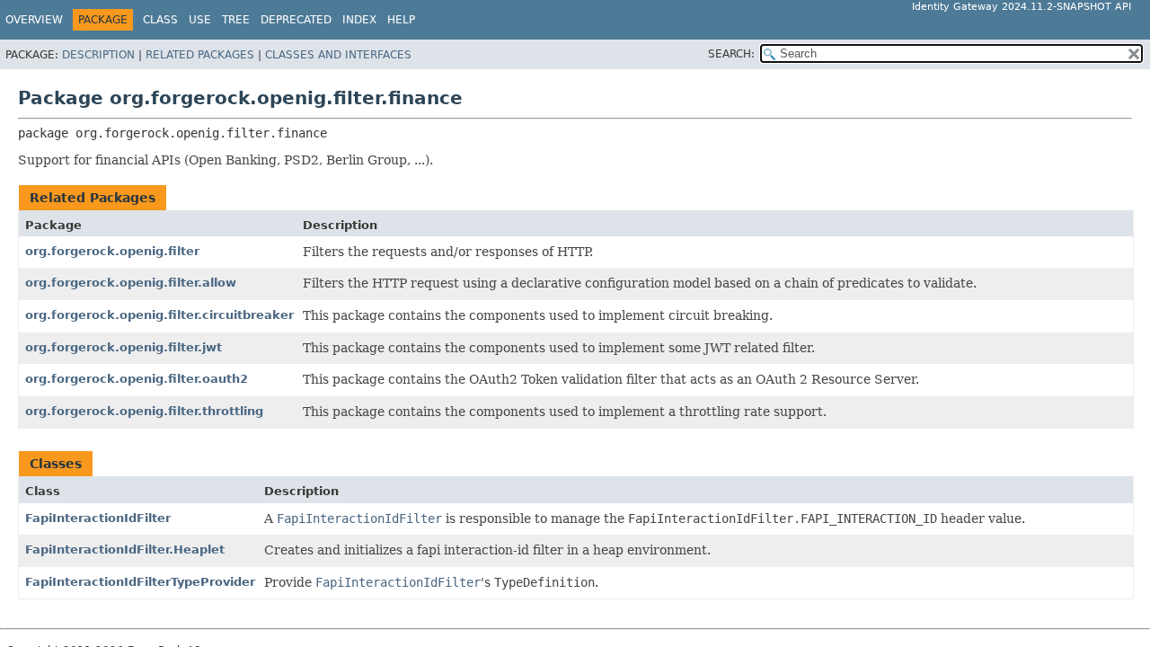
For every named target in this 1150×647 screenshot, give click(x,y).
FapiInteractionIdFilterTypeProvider (140, 582)
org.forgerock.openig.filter (112, 251)
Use (200, 19)
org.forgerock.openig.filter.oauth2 (136, 379)
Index (359, 19)
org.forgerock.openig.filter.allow (130, 282)
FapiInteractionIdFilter (98, 518)
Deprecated (296, 19)
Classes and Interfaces (338, 55)
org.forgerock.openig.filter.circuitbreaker (159, 315)
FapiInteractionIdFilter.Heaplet (125, 549)
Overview (34, 19)
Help (401, 19)
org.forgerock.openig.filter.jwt (123, 347)
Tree (236, 19)
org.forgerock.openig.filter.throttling (144, 411)
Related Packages (200, 55)
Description (98, 55)
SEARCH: (731, 54)
